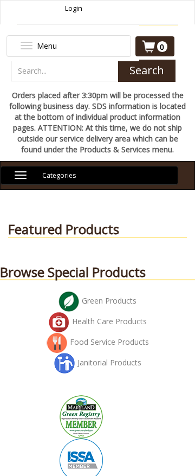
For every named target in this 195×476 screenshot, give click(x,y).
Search (146, 70)
